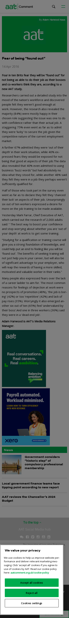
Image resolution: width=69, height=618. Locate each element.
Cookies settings (31, 603)
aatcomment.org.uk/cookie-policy (30, 572)
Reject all (32, 593)
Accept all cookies (31, 582)
